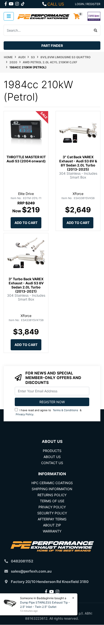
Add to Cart (26, 223)
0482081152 (22, 561)
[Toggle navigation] (9, 16)
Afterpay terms (52, 519)
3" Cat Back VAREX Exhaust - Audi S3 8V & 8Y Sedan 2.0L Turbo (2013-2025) (78, 163)
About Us (52, 457)
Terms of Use (52, 501)
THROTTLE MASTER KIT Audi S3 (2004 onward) (26, 159)
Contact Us (52, 463)
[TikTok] (23, 3)
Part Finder (52, 45)
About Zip (52, 525)
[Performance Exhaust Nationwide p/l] (43, 16)
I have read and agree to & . (49, 412)
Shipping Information (52, 489)
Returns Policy (52, 495)
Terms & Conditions (65, 410)
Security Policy (52, 513)
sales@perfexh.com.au (31, 571)
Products (52, 451)
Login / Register (87, 4)
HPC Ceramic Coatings (52, 483)
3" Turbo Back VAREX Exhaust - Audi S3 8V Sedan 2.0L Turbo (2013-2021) (26, 285)
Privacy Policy (24, 414)
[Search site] (95, 30)
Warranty (52, 531)
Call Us (55, 4)
